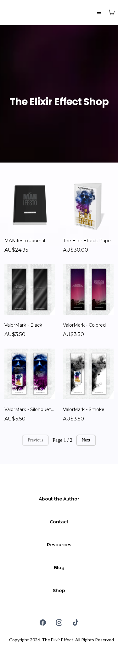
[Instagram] (59, 622)
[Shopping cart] (112, 12)
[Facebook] (43, 622)
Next (86, 440)
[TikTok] (75, 622)
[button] (99, 12)
